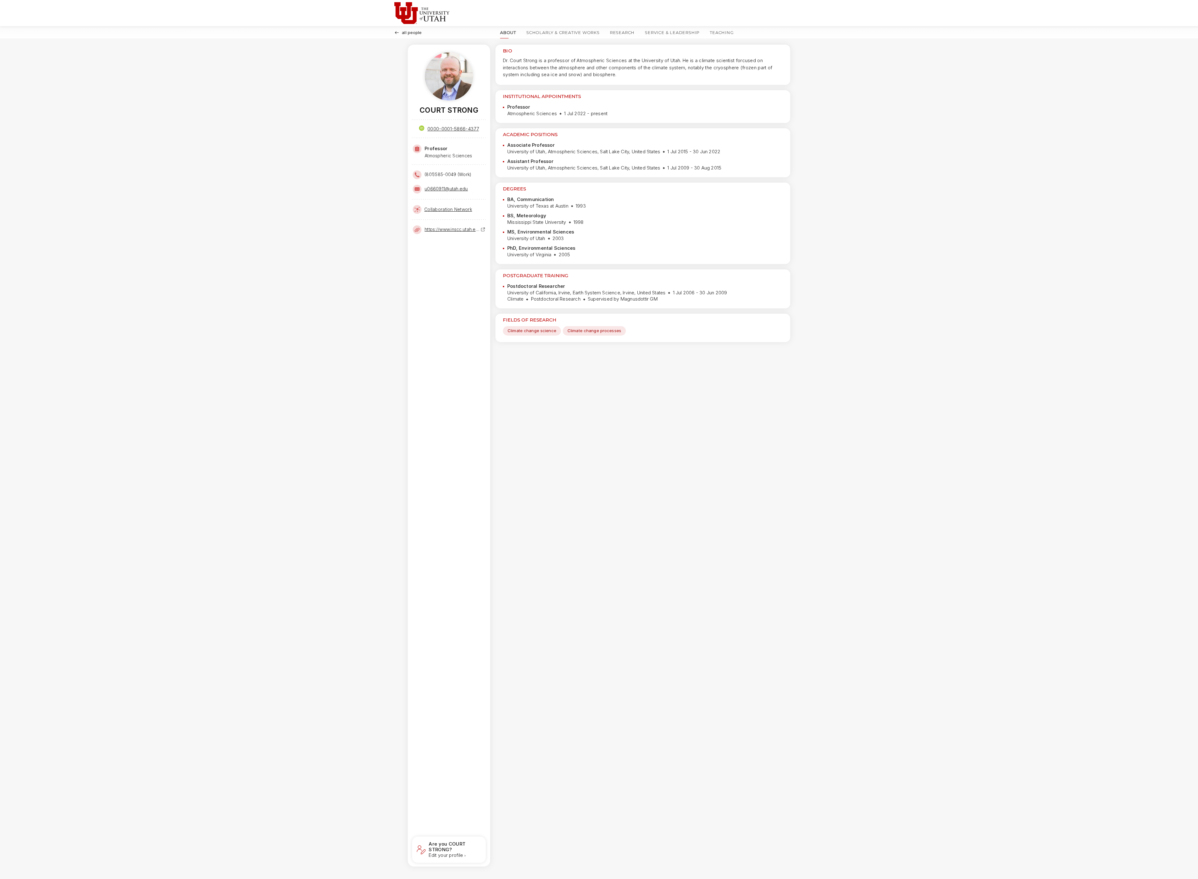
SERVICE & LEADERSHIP (672, 32)
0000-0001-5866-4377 (453, 129)
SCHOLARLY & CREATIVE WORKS (563, 32)
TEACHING (721, 32)
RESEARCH (622, 32)
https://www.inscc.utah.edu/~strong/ (453, 229)
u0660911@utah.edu (446, 188)
